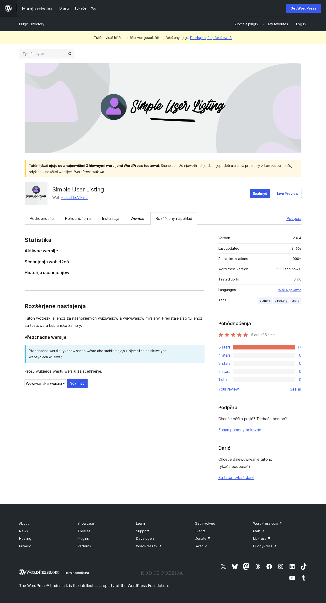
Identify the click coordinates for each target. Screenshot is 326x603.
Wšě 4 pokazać (289, 290)
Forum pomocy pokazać (239, 429)
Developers (145, 538)
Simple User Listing (78, 189)
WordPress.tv (148, 546)
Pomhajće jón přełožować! (211, 38)
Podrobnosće (42, 218)
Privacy (25, 546)
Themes (84, 531)
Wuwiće (137, 218)
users (295, 300)
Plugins (83, 538)
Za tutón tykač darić (236, 477)
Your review (228, 389)
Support (142, 531)
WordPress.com (267, 523)
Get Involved (205, 523)
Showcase (86, 523)
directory (281, 300)
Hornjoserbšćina (77, 573)
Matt (258, 531)
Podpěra (293, 218)
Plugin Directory (31, 24)
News (23, 531)
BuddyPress (264, 546)
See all (295, 389)
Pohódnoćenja (78, 218)
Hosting (25, 538)
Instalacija (110, 218)
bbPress (261, 538)
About (24, 523)
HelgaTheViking (74, 197)
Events (200, 531)
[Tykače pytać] (69, 53)
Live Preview (287, 193)
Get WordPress (303, 8)
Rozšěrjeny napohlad (173, 218)
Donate (202, 538)
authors (265, 300)
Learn (140, 523)
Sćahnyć (260, 193)
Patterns (84, 546)
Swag (201, 546)
